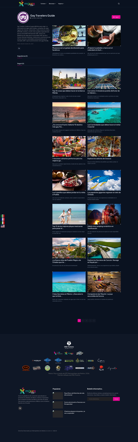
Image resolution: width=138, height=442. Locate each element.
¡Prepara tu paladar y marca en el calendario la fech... (100, 49)
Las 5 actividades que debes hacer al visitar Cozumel (104, 126)
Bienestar (52, 3)
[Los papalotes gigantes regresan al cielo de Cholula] (104, 180)
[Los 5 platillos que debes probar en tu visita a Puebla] (69, 180)
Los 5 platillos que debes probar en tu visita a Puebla (68, 193)
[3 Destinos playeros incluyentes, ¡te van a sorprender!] (58, 414)
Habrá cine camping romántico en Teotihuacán (100, 227)
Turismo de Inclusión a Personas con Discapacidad (74, 403)
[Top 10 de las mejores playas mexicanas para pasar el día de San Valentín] (69, 214)
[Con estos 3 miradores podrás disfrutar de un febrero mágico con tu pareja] (104, 78)
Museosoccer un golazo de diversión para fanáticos (68, 49)
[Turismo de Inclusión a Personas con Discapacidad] (58, 404)
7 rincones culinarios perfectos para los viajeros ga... (67, 159)
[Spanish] (3, 216)
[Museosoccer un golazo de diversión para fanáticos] (69, 35)
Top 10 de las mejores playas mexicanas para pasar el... (67, 227)
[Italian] (3, 222)
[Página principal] (26, 3)
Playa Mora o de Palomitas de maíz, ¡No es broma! (74, 394)
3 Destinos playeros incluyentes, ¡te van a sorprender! (74, 412)
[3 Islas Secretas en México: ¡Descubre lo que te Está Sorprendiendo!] (69, 282)
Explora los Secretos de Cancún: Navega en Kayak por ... (103, 261)
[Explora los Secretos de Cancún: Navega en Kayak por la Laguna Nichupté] (104, 248)
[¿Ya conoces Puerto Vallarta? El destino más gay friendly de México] (69, 112)
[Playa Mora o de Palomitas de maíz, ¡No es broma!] (58, 395)
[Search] (119, 3)
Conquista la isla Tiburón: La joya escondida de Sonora (100, 295)
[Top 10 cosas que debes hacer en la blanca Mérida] (69, 78)
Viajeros (60, 3)
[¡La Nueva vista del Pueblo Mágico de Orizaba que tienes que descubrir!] (69, 248)
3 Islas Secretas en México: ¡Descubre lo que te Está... (67, 295)
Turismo (43, 3)
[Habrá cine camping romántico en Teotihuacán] (104, 214)
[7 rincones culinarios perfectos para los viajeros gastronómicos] (69, 146)
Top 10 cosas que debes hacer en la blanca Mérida (68, 92)
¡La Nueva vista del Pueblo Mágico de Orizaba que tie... (66, 261)
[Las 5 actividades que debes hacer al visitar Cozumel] (104, 112)
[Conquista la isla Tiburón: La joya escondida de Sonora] (104, 282)
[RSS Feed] (19, 48)
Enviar (116, 399)
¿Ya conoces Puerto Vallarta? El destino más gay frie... (67, 126)
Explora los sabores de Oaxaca (99, 158)
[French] (3, 219)
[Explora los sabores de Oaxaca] (104, 146)
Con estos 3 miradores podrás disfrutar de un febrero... (104, 92)
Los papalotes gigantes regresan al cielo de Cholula (104, 193)
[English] (3, 226)
